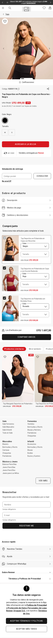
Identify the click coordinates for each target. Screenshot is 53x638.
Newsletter (9, 492)
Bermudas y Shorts (34, 427)
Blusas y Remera (34, 430)
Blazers (5, 444)
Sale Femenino (8, 424)
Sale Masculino (8, 427)
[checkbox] (4, 237)
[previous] (4, 48)
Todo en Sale (7, 433)
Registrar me (26, 526)
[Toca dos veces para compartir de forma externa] (48, 89)
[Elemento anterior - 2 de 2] (2, 2)
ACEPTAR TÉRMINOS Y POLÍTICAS (26, 621)
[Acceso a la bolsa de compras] (50, 8)
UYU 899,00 (39, 406)
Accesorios (31, 444)
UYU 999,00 (7, 406)
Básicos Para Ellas (9, 464)
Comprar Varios (26, 337)
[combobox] (35, 246)
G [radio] (11, 132)
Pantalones (31, 433)
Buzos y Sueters (33, 456)
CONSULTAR (42, 176)
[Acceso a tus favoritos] (44, 8)
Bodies (30, 453)
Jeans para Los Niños (10, 473)
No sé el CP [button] (6, 181)
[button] (3, 14)
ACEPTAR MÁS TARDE (26, 629)
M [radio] (5, 132)
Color (24, 243)
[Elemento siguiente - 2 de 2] (50, 2)
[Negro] (5, 120)
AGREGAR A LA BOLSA (25, 144)
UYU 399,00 (16, 406)
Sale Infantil (7, 430)
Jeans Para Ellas (8, 467)
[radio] (5, 120)
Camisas (5, 450)
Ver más (43, 480)
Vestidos (30, 424)
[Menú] (3, 8)
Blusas (30, 450)
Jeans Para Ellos (8, 470)
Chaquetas (31, 436)
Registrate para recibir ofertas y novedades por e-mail (25, 497)
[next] (49, 48)
